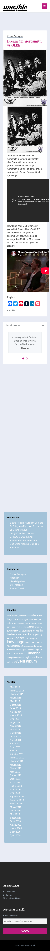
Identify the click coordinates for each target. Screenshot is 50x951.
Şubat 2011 (15, 775)
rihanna (34, 653)
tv (12, 662)
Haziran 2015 (16, 694)
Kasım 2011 (16, 743)
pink (12, 654)
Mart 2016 (15, 687)
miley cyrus (37, 646)
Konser (19, 638)
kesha (10, 638)
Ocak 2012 (15, 736)
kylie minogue (31, 638)
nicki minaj (11, 650)
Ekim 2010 (15, 789)
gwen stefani (12, 631)
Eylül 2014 (15, 719)
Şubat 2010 (15, 818)
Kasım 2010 (16, 786)
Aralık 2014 (15, 712)
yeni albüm (27, 661)
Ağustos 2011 (16, 754)
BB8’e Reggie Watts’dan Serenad (26, 523)
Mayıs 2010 (15, 807)
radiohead (19, 653)
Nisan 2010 (15, 810)
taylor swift (31, 657)
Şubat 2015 (15, 705)
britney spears (13, 623)
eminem (26, 627)
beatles (37, 615)
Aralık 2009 (15, 825)
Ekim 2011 (15, 747)
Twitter (8, 895)
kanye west (22, 634)
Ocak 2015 (15, 708)
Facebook (10, 891)
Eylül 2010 (15, 793)
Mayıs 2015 (15, 698)
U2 (15, 662)
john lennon (29, 630)
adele (9, 616)
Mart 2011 (15, 772)
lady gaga (15, 642)
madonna (36, 642)
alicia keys (16, 616)
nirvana (19, 650)
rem (26, 654)
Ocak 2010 (15, 821)
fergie (31, 627)
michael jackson (15, 646)
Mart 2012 (15, 729)
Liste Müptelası (17, 581)
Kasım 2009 (16, 828)
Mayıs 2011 (15, 765)
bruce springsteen (26, 623)
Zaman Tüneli (17, 588)
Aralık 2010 (15, 782)
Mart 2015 (15, 701)
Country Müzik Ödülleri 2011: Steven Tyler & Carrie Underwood (25, 340)
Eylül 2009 (15, 835)
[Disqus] (25, 404)
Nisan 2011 (15, 768)
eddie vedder (17, 627)
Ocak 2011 (15, 779)
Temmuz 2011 (17, 758)
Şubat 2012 (15, 733)
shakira (21, 658)
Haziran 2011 (16, 761)
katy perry (35, 634)
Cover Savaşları (15, 36)
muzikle (11, 310)
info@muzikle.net (13, 898)
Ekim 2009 (15, 832)
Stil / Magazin (16, 585)
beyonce (12, 619)
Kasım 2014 (16, 715)
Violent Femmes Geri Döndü (24, 540)
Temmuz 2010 (17, 800)
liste (27, 642)
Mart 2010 (15, 814)
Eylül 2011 (15, 750)
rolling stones (12, 658)
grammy (38, 627)
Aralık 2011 (15, 740)
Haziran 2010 (16, 803)
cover (35, 623)
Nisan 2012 (15, 726)
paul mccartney (30, 650)
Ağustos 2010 (17, 796)
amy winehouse (26, 616)
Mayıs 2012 (15, 722)
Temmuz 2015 (17, 691)
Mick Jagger (27, 646)
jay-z (21, 631)
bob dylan (37, 619)
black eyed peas (26, 619)
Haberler (14, 578)
